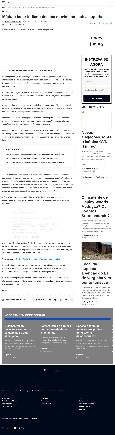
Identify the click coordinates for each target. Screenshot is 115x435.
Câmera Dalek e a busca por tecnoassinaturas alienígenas (32, 158)
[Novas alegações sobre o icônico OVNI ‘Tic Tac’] (97, 120)
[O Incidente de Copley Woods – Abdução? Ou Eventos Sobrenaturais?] (97, 185)
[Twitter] (94, 44)
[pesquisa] (104, 2)
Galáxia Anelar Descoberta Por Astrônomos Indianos (39, 259)
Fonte (5, 290)
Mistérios (86, 126)
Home (4, 7)
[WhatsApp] (103, 44)
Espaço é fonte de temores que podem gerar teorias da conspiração (36, 162)
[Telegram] (98, 44)
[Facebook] (90, 44)
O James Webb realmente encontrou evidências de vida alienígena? (36, 154)
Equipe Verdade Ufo (13, 22)
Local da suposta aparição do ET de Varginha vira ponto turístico (96, 273)
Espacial (11, 7)
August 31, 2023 (32, 237)
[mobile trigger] (4, 2)
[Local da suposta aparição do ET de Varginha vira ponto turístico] (97, 251)
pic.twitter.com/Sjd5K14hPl (24, 232)
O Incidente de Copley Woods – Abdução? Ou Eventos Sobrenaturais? (96, 206)
